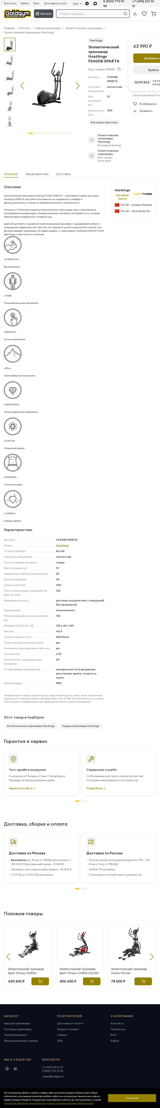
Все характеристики (104, 122)
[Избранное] (144, 13)
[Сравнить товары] (135, 13)
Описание (11, 174)
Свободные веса (15, 1035)
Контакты (10, 3)
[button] (77, 85)
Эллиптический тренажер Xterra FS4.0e (129, 971)
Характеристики (37, 174)
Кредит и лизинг (68, 1029)
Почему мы (118, 1029)
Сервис (62, 1035)
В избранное (147, 104)
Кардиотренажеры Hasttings (80, 725)
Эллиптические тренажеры (84, 28)
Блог (36, 3)
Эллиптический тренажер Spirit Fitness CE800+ (26, 971)
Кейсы (25, 3)
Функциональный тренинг (21, 1040)
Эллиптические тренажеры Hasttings (29, 32)
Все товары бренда (122, 196)
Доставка (63, 174)
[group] (50, 82)
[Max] (95, 3)
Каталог (46, 13)
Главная (9, 28)
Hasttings (96, 40)
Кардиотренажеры (48, 28)
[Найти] (125, 14)
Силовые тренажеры (18, 1029)
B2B (60, 1040)
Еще (75, 3)
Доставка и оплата (56, 3)
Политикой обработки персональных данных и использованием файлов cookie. (49, 1103)
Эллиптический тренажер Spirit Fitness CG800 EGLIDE (79, 971)
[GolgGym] (17, 13)
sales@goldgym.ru (53, 1076)
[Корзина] (153, 13)
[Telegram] (87, 3)
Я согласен (132, 1097)
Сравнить (146, 111)
